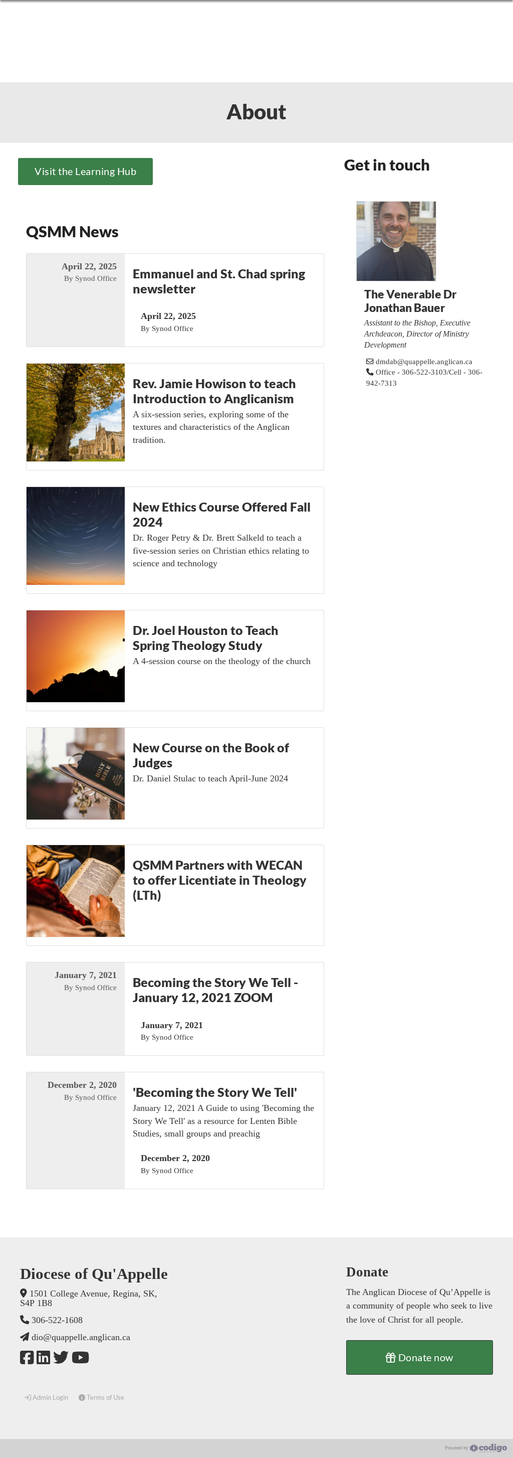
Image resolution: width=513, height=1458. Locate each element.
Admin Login (49, 1397)
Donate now (424, 1357)
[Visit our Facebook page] (27, 1358)
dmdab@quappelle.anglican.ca (424, 362)
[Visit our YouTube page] (80, 1358)
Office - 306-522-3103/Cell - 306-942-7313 (424, 377)
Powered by (457, 1447)
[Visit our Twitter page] (61, 1358)
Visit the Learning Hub (85, 171)
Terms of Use (104, 1397)
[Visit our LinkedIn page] (43, 1358)
